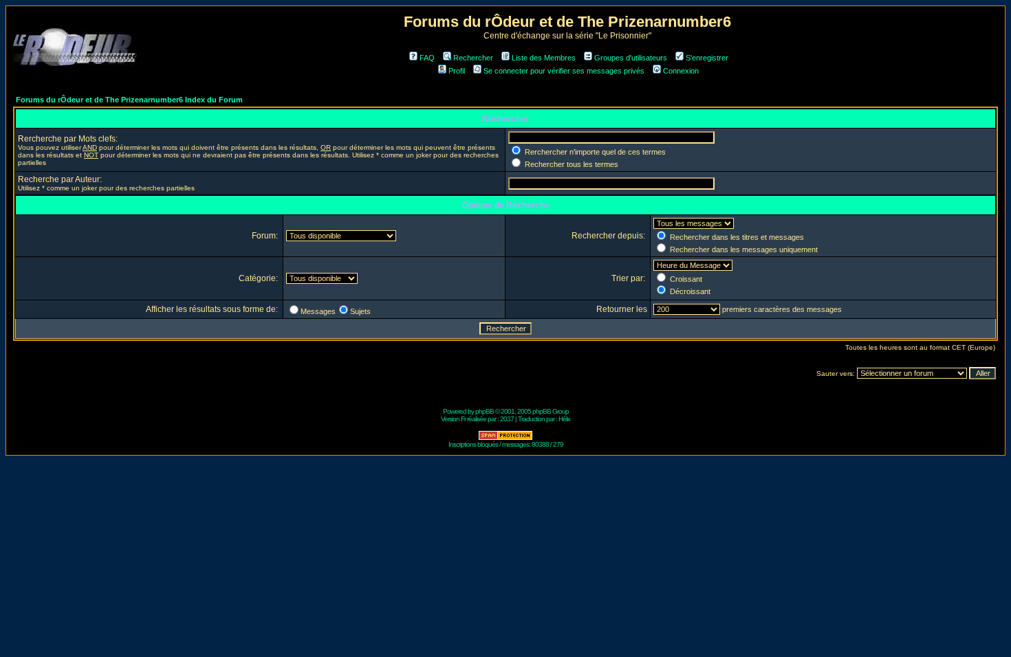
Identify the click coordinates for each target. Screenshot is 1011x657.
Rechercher (473, 58)
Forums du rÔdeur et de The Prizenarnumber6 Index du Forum (129, 100)
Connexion (681, 71)
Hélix (564, 419)
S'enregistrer (707, 58)
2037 (507, 419)
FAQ (427, 58)
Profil (456, 71)
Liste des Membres (544, 58)
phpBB (484, 411)
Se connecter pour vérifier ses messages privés (563, 71)
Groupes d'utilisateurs (630, 58)
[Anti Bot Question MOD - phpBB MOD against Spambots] (505, 438)
